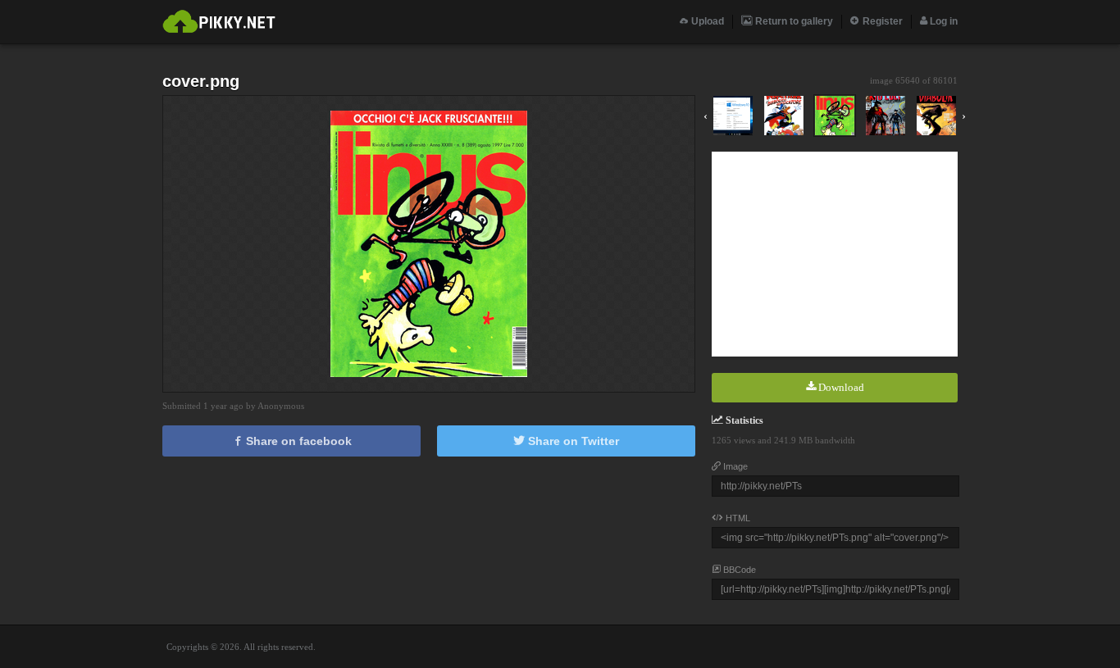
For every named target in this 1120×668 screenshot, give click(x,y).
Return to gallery (793, 21)
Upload (706, 21)
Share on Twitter (572, 441)
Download (840, 387)
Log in (942, 21)
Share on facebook (297, 441)
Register (881, 21)
